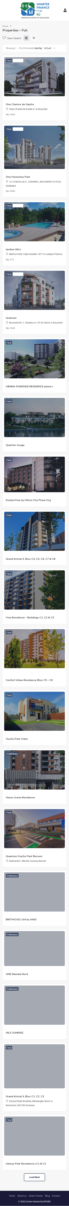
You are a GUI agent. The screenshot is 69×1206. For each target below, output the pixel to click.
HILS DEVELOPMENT (16, 1029)
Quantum (10, 852)
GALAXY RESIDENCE (16, 1160)
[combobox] (49, 48)
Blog (47, 1195)
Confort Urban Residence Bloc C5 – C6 (29, 680)
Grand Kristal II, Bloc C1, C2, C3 (25, 1096)
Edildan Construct (15, 1092)
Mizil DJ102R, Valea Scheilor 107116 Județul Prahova (35, 254)
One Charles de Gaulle (20, 104)
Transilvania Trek (14, 496)
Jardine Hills (13, 249)
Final (9, 60)
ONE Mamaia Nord (17, 974)
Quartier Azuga (13, 441)
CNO (8, 314)
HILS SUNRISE (14, 1033)
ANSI (8, 916)
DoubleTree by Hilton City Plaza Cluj (28, 500)
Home (5, 26)
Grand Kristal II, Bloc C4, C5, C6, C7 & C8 (30, 559)
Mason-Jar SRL (13, 245)
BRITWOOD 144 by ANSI (21, 919)
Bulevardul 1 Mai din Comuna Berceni (27, 861)
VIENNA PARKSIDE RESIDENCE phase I (29, 386)
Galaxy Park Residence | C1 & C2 (26, 1163)
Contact (56, 1195)
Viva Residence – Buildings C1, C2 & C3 (30, 617)
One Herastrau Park (18, 177)
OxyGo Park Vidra (17, 739)
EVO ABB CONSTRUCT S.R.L (20, 794)
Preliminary (12, 754)
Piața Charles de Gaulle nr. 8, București (28, 109)
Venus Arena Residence (20, 797)
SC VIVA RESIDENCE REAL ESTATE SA (24, 614)
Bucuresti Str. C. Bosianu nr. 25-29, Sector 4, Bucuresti (36, 322)
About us (22, 1195)
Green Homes (36, 1195)
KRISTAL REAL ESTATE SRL (19, 555)
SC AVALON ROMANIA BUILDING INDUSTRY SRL (30, 735)
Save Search (14, 38)
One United (11, 100)
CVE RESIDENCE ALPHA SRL (20, 382)
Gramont (11, 318)
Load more (34, 1177)
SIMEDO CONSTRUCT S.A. (19, 672)
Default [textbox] (47, 48)
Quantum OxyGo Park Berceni (24, 856)
